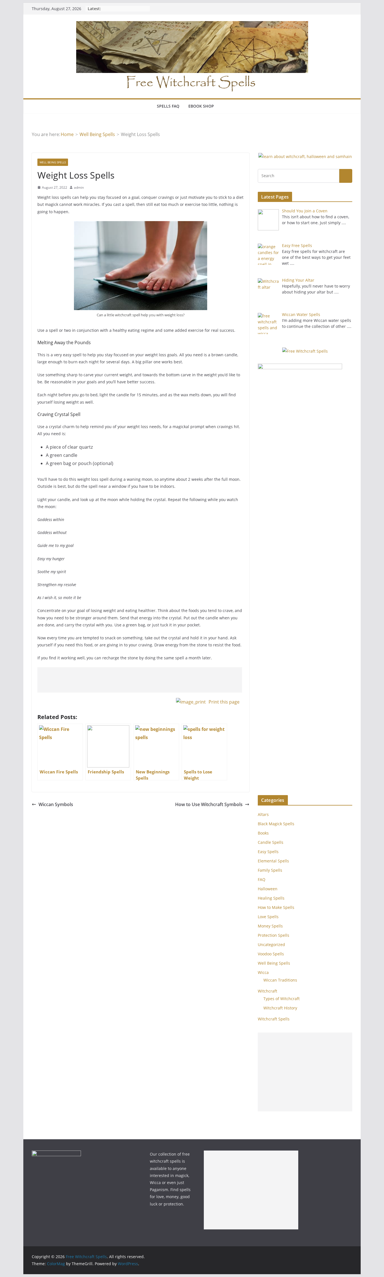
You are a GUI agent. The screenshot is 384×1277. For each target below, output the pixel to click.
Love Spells (268, 916)
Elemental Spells (273, 861)
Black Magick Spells (276, 823)
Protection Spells (273, 935)
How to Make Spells (276, 907)
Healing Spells (271, 898)
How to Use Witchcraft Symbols (209, 804)
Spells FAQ (168, 106)
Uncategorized (271, 944)
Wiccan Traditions (280, 980)
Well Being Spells (53, 162)
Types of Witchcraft (281, 998)
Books (263, 833)
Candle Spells (270, 842)
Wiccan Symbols (56, 804)
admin (79, 187)
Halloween (267, 888)
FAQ (261, 879)
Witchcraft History (280, 1008)
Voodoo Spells (271, 953)
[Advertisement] (139, 680)
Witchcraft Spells (274, 1019)
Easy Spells (268, 851)
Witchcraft (267, 991)
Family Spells (270, 870)
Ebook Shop (201, 106)
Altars (263, 814)
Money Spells (270, 926)
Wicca (263, 972)
